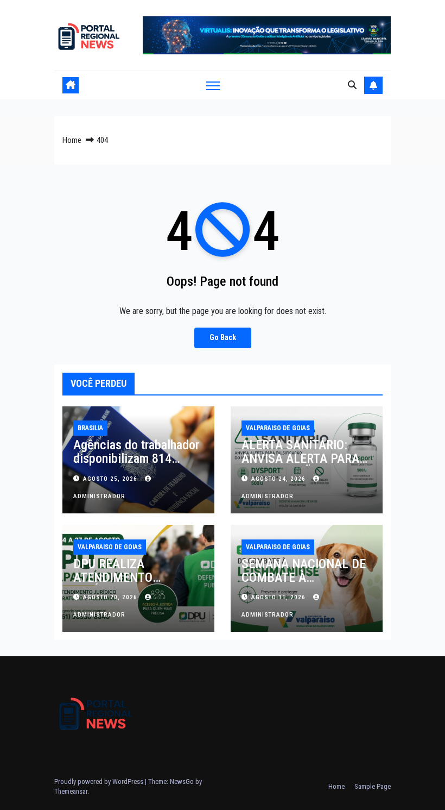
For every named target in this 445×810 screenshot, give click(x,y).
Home (71, 140)
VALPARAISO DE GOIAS (278, 428)
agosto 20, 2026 (111, 597)
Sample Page (372, 786)
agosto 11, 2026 (279, 597)
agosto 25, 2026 (111, 478)
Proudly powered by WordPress (99, 781)
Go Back (222, 337)
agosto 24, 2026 (279, 478)
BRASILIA (90, 428)
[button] (352, 85)
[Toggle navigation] (213, 85)
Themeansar (70, 791)
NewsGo (182, 781)
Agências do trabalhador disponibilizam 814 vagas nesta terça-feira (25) (136, 465)
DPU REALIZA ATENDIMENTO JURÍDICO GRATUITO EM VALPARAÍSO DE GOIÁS (136, 584)
